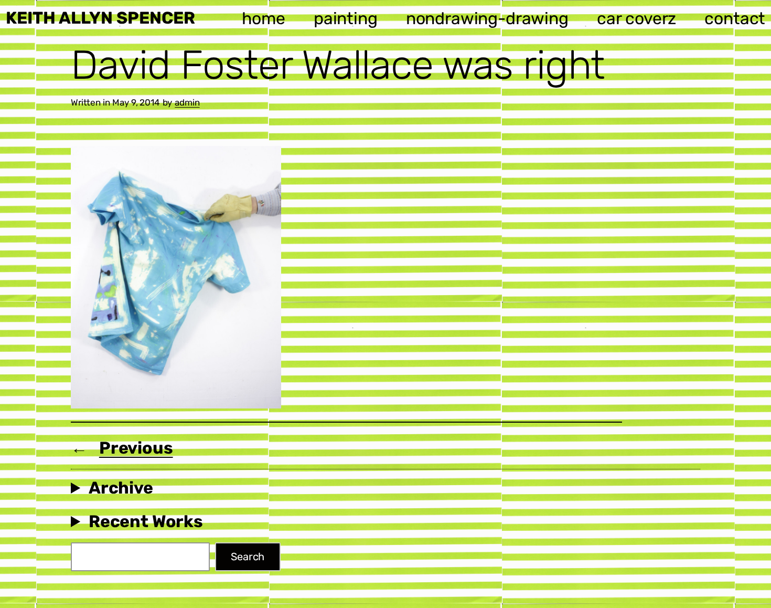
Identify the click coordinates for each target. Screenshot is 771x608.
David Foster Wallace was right (338, 65)
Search (247, 556)
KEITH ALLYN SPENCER (100, 18)
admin (187, 102)
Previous (136, 448)
